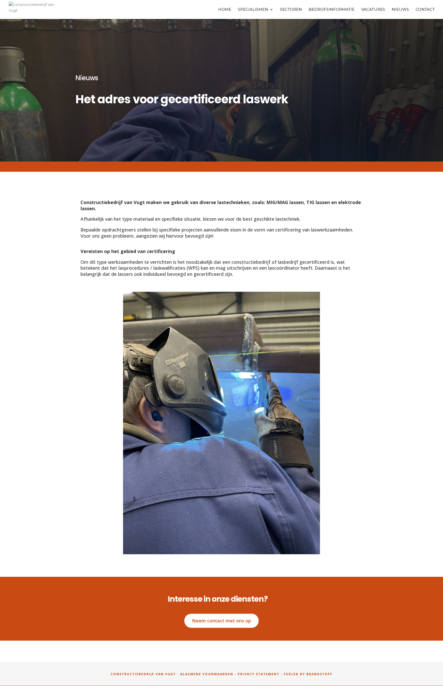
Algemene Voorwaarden (206, 674)
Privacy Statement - (261, 674)
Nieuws (400, 10)
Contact (425, 10)
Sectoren (291, 10)
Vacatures (373, 10)
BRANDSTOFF (319, 674)
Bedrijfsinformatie (332, 10)
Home (224, 10)
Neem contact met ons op (221, 621)
